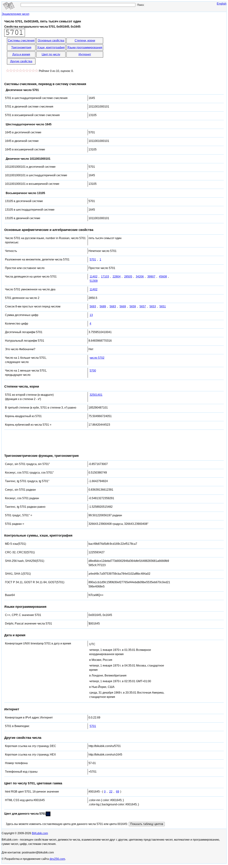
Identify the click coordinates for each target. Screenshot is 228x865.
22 (110, 791)
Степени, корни (85, 40)
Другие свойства (21, 61)
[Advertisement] (136, 51)
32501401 (96, 394)
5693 (93, 306)
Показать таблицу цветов (146, 823)
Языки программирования (84, 47)
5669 (123, 306)
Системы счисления (21, 40)
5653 (152, 306)
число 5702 (97, 357)
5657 (142, 306)
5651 (162, 306)
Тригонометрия (21, 47)
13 (91, 315)
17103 (105, 276)
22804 (117, 276)
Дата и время (21, 54)
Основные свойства (51, 40)
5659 (132, 306)
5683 (113, 306)
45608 (163, 276)
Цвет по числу (51, 54)
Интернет (85, 54)
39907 (151, 276)
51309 (94, 280)
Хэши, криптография (51, 47)
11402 (93, 276)
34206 (140, 276)
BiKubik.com (40, 833)
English (221, 3)
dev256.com (57, 858)
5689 (103, 306)
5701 (93, 259)
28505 (128, 276)
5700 (93, 370)
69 (117, 791)
